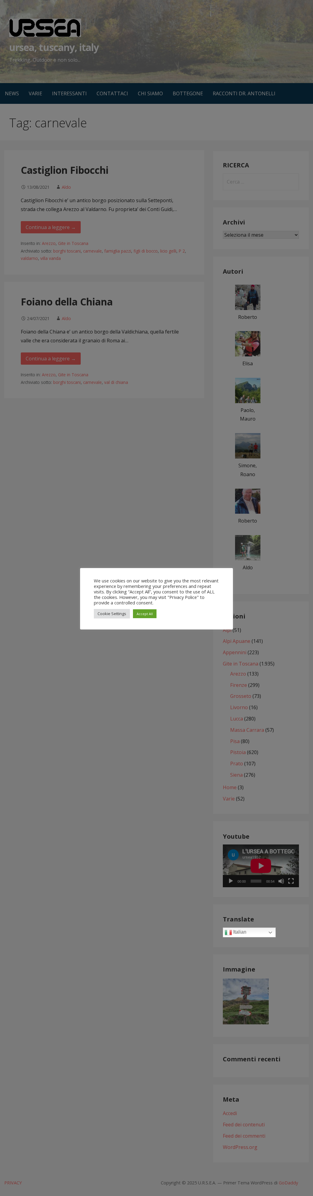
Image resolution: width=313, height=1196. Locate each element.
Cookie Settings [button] (112, 613)
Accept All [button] (145, 613)
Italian (239, 932)
